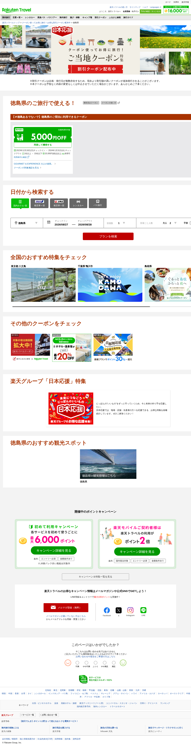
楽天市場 (185, 2)
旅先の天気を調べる (109, 728)
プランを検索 (108, 236)
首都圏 (71, 690)
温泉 (56, 703)
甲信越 (92, 690)
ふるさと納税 (115, 17)
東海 (106, 690)
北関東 (63, 690)
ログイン (135, 11)
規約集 (68, 739)
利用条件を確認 (20, 157)
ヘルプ (145, 7)
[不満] (77, 663)
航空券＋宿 (39, 205)
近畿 (112, 690)
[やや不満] (86, 663)
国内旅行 (6, 17)
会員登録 (126, 11)
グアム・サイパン (121, 693)
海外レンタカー (100, 706)
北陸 (99, 690)
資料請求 (77, 739)
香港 (17, 693)
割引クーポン (100, 17)
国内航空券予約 (83, 706)
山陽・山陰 (122, 690)
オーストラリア (177, 693)
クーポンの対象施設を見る (26, 167)
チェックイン (61, 221)
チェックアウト (85, 221)
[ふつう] (95, 663)
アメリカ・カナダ (147, 693)
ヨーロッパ (162, 693)
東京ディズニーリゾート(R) (91, 703)
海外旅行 (63, 17)
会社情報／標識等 (10, 739)
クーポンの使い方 (109, 103)
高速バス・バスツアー (47, 17)
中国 (10, 693)
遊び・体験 (75, 17)
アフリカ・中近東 (92, 697)
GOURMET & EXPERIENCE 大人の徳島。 (33, 164)
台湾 (23, 693)
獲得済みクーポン (91, 103)
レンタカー (30, 17)
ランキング (165, 703)
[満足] (114, 663)
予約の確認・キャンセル (150, 11)
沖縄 (144, 690)
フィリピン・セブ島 (79, 693)
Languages (154, 7)
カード (168, 2)
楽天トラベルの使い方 (119, 7)
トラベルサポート (117, 706)
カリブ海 (106, 697)
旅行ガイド (128, 17)
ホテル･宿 (20, 205)
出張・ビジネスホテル (41, 703)
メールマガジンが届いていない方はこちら (66, 616)
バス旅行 (98, 205)
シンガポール (40, 693)
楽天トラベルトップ (11, 23)
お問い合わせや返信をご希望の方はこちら (95, 656)
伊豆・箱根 (81, 690)
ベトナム (94, 693)
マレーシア (105, 693)
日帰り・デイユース (148, 703)
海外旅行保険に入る (10, 728)
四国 (131, 690)
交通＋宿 (16, 17)
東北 (55, 690)
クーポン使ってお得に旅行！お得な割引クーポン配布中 (46, 23)
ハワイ (134, 693)
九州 (137, 690)
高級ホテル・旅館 (69, 703)
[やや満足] (105, 663)
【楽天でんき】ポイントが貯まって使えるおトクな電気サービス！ (49, 721)
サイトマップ (135, 7)
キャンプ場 (87, 17)
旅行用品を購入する (61, 728)
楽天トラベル (16, 10)
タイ (30, 693)
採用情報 (59, 739)
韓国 (4, 693)
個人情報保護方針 (27, 739)
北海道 (48, 690)
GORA (176, 2)
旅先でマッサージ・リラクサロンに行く (165, 728)
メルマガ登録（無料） (70, 607)
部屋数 (110, 223)
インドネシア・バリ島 (58, 693)
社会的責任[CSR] (45, 739)
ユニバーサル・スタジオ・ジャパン (121, 703)
